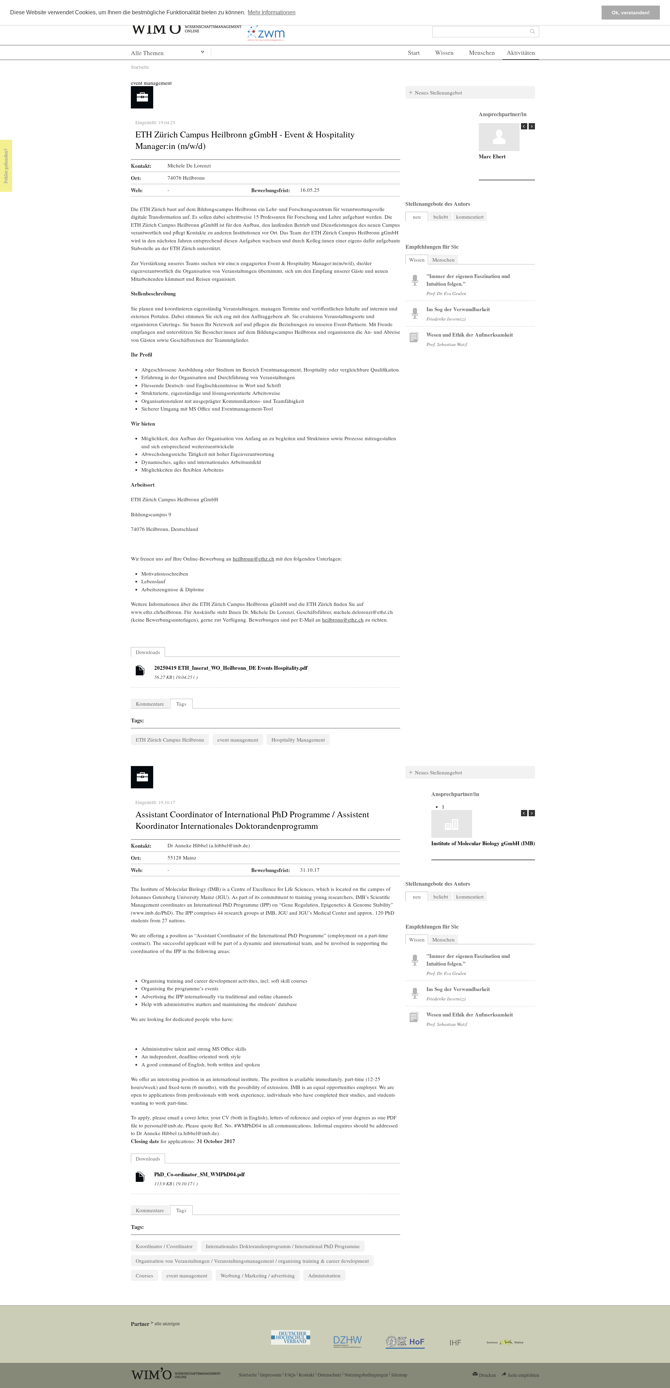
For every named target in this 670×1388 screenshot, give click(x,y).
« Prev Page (524, 126)
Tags (181, 703)
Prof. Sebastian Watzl (446, 344)
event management (151, 82)
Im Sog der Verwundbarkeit (458, 309)
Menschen (482, 52)
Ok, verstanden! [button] (631, 12)
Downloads (148, 651)
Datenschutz (329, 1374)
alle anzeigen (167, 1323)
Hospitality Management (298, 739)
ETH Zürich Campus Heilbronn (170, 739)
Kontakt (306, 1374)
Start (414, 52)
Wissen (444, 52)
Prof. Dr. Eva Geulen (446, 293)
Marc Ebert (492, 156)
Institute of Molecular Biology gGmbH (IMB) (483, 843)
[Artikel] (140, 671)
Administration (324, 1275)
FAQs (290, 1374)
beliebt (440, 216)
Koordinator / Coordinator (164, 1246)
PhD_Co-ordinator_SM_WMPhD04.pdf (199, 1174)
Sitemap (399, 1374)
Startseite (140, 66)
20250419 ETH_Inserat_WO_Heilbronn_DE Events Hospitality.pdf (230, 668)
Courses (144, 1275)
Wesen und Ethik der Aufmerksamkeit (469, 334)
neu (417, 216)
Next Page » (532, 126)
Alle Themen (147, 53)
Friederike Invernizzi (446, 318)
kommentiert (470, 216)
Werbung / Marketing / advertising (258, 1275)
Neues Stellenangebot (438, 92)
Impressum (271, 1374)
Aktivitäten (521, 52)
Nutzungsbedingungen (366, 1374)
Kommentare (150, 703)
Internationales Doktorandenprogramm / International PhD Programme (283, 1246)
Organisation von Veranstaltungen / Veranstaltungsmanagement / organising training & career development (252, 1260)
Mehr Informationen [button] (272, 12)
